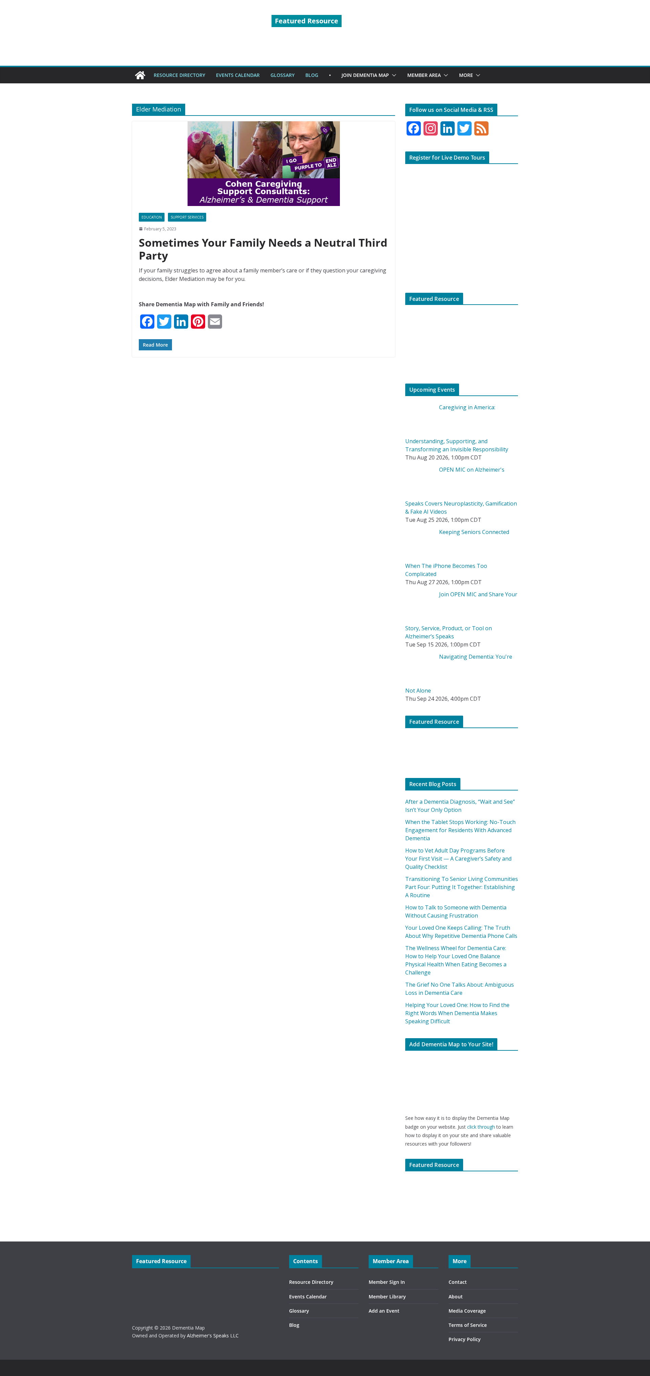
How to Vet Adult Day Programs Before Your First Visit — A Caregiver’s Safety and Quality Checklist (458, 858)
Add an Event (384, 1311)
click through (481, 1127)
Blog (294, 1325)
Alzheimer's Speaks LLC (213, 1335)
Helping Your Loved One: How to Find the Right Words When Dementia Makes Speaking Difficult (457, 1013)
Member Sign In (387, 1282)
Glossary (299, 1311)
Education (152, 217)
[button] (392, 75)
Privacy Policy (465, 1339)
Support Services (187, 217)
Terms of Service (468, 1325)
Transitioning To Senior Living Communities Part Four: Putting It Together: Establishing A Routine (461, 887)
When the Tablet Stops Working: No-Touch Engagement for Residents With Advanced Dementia (460, 830)
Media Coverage (467, 1311)
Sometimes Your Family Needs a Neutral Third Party (263, 249)
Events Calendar (308, 1296)
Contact (458, 1282)
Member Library (387, 1296)
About (456, 1296)
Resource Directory (311, 1282)
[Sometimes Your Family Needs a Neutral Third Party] (263, 163)
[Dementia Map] (140, 75)
